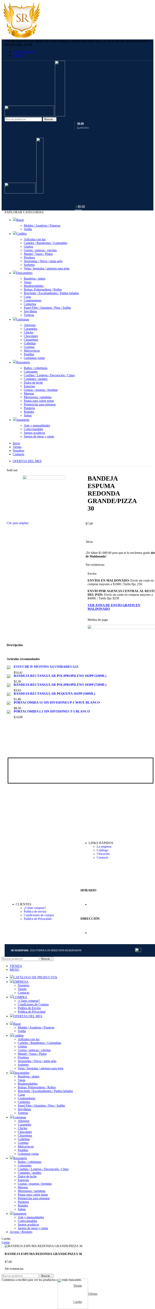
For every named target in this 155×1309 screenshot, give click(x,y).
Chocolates (31, 336)
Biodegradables (34, 286)
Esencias (29, 386)
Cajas (27, 296)
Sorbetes (29, 264)
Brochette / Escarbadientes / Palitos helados (51, 293)
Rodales (29, 411)
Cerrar (6, 1242)
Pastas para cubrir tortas (39, 400)
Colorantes (31, 371)
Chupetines (31, 339)
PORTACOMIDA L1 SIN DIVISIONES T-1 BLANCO (52, 711)
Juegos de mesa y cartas (39, 436)
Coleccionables (33, 429)
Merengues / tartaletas (37, 397)
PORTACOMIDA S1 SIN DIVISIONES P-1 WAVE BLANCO (57, 702)
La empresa (104, 846)
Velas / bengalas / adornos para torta (46, 268)
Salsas (28, 415)
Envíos (92, 573)
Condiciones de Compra (33, 1004)
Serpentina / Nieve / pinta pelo (43, 261)
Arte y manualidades (37, 425)
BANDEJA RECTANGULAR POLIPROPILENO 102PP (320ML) (60, 675)
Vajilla (28, 229)
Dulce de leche (33, 382)
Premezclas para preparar (40, 404)
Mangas (29, 393)
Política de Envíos (29, 1008)
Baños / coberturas (35, 368)
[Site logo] (30, 115)
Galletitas (30, 343)
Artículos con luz (35, 239)
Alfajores (30, 325)
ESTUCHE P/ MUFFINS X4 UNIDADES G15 (46, 666)
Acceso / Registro (21, 1232)
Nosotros (23, 985)
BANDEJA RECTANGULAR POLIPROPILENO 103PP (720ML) (60, 684)
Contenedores (32, 300)
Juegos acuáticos (34, 432)
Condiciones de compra (39, 915)
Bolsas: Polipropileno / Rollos (43, 289)
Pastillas (29, 354)
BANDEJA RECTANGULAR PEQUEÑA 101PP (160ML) (54, 693)
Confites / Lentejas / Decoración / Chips (49, 375)
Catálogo (102, 850)
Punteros (29, 408)
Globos (28, 246)
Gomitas (29, 347)
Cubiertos (30, 304)
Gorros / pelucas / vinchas (40, 250)
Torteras (29, 315)
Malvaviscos (32, 350)
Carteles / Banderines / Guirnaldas (45, 243)
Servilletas (30, 311)
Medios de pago (98, 619)
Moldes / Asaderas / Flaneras (42, 225)
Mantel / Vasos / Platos (38, 254)
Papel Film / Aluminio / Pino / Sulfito (47, 307)
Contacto (102, 857)
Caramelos (30, 328)
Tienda (22, 989)
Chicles (28, 332)
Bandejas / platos (34, 278)
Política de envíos (35, 911)
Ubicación (103, 854)
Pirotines (29, 257)
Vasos (27, 282)
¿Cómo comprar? (35, 908)
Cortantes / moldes (35, 379)
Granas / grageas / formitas (41, 390)
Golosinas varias (34, 358)
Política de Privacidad (37, 918)
